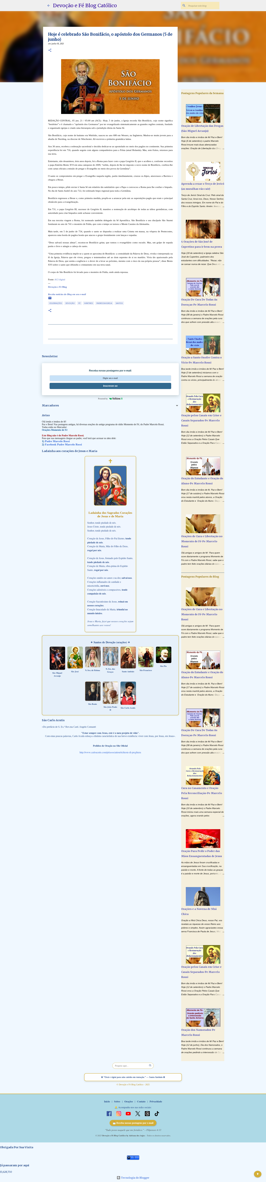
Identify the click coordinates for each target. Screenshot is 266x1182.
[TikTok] (157, 1113)
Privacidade (156, 1101)
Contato (141, 1101)
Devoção (70, 303)
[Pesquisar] (150, 1065)
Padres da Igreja (104, 303)
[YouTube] (128, 1113)
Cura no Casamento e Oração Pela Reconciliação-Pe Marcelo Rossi (201, 793)
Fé (79, 303)
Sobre (117, 1101)
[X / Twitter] (138, 1113)
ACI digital (59, 279)
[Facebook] (109, 1113)
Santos (119, 303)
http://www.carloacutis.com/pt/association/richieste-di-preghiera (110, 752)
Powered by (103, 398)
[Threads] (147, 1113)
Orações (128, 1101)
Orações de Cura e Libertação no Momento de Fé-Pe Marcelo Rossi (201, 541)
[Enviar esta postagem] (50, 299)
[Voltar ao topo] (257, 1174)
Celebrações (55, 303)
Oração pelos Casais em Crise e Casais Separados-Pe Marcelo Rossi (201, 420)
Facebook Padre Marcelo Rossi (63, 444)
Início (107, 1101)
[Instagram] (119, 1113)
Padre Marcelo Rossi (57, 441)
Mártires (88, 303)
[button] (50, 50)
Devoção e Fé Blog (57, 287)
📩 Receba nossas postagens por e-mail (133, 1123)
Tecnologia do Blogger (134, 1177)
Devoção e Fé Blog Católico (85, 5)
